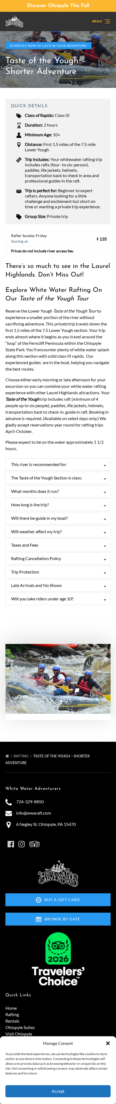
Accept (58, 1091)
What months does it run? (35, 491)
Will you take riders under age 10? (42, 598)
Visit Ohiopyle (18, 1033)
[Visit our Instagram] (21, 844)
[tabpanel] (58, 679)
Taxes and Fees (24, 544)
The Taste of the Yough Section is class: (46, 477)
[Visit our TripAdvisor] (34, 844)
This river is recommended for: (39, 464)
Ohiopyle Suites (20, 1027)
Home (11, 1007)
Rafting (21, 756)
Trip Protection (25, 571)
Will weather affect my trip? (36, 531)
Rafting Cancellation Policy (36, 558)
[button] (108, 1043)
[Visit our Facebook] (11, 844)
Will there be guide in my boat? (39, 518)
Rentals (12, 1020)
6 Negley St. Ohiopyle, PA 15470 (46, 824)
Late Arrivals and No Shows (36, 585)
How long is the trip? (30, 504)
